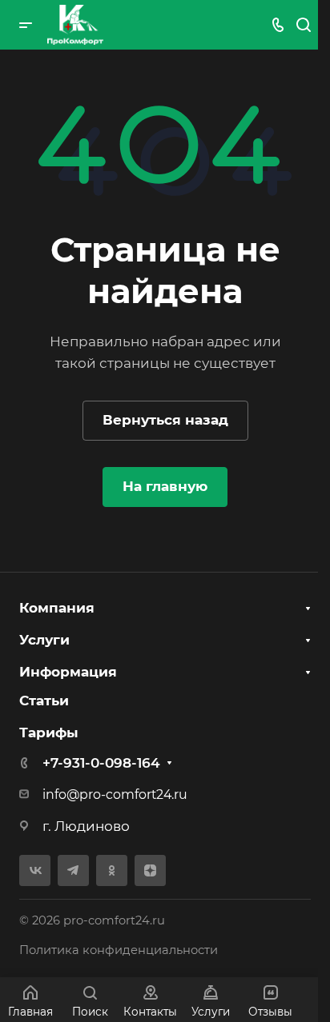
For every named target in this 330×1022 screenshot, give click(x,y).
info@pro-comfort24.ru (114, 794)
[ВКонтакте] (34, 870)
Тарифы (48, 733)
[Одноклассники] (111, 870)
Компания (57, 608)
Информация (68, 672)
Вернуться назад (165, 420)
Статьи (44, 701)
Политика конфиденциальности (118, 950)
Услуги (44, 640)
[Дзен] (150, 870)
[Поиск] (303, 25)
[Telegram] (73, 870)
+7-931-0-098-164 (101, 763)
